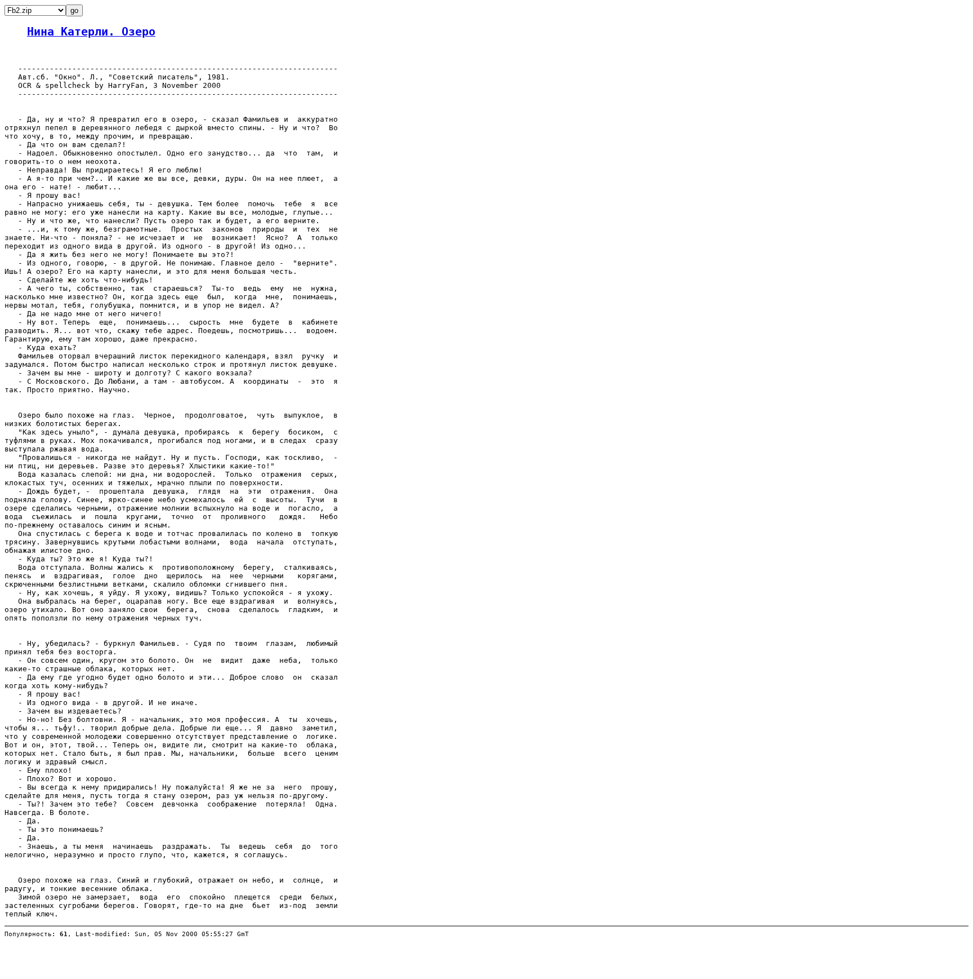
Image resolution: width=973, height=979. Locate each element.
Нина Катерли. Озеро (91, 31)
